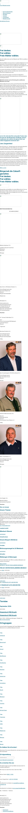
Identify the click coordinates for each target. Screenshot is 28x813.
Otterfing (2, 703)
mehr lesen (2, 580)
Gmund (1, 649)
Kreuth (1, 690)
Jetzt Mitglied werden (5, 5)
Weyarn (1, 744)
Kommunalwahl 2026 (7, 11)
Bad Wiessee (3, 656)
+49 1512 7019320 (13, 779)
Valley (1, 723)
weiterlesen (2, 534)
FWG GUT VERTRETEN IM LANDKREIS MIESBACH (13, 568)
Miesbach (2, 696)
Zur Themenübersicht (5, 525)
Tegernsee (2, 717)
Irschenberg (3, 683)
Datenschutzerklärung (8, 811)
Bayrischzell (3, 642)
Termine (5, 16)
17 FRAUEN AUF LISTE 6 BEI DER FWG (10, 585)
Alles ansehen (3, 563)
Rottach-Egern (3, 710)
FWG (3, 570)
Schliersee (2, 635)
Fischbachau (3, 662)
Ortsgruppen (6, 17)
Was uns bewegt (7, 13)
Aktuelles (5, 14)
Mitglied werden (6, 18)
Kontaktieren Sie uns (5, 21)
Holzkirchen (2, 676)
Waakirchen (2, 730)
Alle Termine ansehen (5, 619)
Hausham (2, 669)
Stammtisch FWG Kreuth (8, 612)
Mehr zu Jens (3, 167)
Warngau (2, 737)
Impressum (5, 809)
